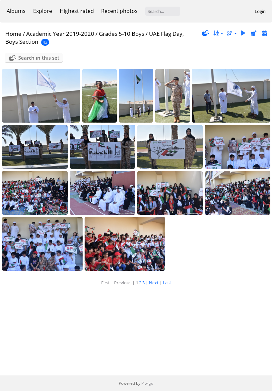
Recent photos (119, 11)
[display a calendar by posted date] (253, 33)
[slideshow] (243, 33)
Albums (16, 11)
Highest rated (77, 11)
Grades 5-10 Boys (121, 33)
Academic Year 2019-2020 (60, 33)
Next (154, 283)
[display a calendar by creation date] (264, 33)
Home (13, 33)
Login (260, 11)
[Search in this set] (205, 33)
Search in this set (38, 57)
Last (167, 283)
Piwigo (147, 383)
